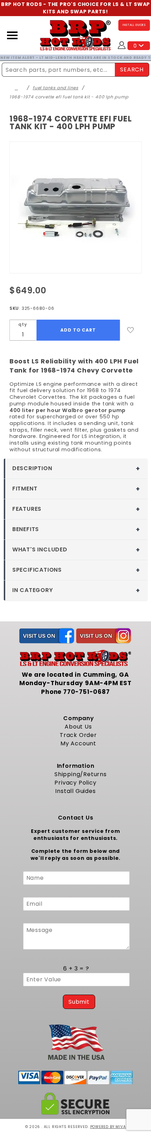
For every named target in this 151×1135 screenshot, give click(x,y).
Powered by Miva (108, 1126)
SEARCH (132, 69)
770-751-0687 (86, 692)
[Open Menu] (12, 35)
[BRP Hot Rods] (75, 35)
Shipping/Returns (80, 774)
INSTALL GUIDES (134, 25)
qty (22, 324)
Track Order (78, 735)
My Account (78, 743)
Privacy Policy (75, 783)
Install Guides (75, 791)
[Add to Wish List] (131, 330)
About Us (78, 727)
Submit (79, 1002)
